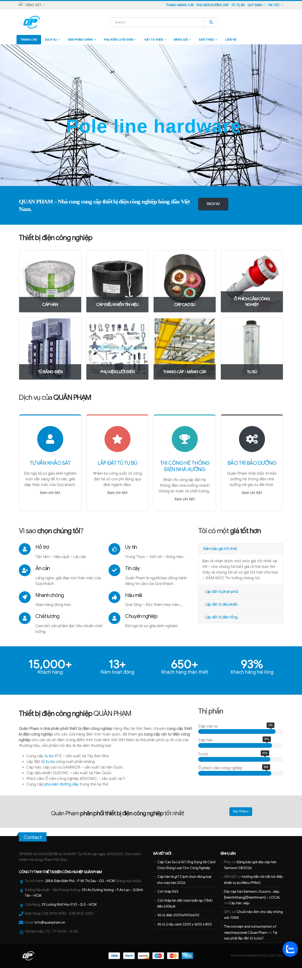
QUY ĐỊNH (254, 5)
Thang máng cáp (180, 5)
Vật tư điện (153, 40)
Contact (33, 837)
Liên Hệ (230, 40)
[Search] (211, 22)
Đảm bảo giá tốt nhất (220, 548)
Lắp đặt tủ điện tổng (221, 617)
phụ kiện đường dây (61, 784)
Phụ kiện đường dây (212, 5)
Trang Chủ (28, 40)
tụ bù (49, 756)
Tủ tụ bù (238, 5)
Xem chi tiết (50, 492)
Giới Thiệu (206, 40)
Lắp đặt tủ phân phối (221, 591)
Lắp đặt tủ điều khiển (221, 604)
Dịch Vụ (51, 40)
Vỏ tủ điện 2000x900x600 (178, 915)
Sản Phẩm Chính (80, 40)
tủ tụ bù (48, 761)
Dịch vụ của (55, 397)
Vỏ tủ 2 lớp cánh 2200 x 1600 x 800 (184, 924)
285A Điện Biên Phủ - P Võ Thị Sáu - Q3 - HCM (80, 881)
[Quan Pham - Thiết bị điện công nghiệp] (32, 22)
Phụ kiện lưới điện (119, 40)
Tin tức (274, 5)
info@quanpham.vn (50, 922)
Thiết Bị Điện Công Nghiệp (63, 872)
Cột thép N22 (167, 891)
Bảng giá (181, 40)
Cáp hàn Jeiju (239, 903)
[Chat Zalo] (290, 949)
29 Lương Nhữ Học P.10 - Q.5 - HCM (69, 904)
